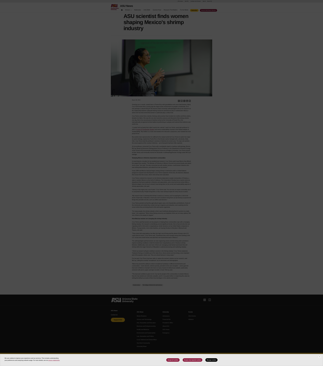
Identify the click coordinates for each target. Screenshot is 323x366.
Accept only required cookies (192, 360)
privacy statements (54, 360)
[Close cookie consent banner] (319, 357)
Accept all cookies (173, 360)
